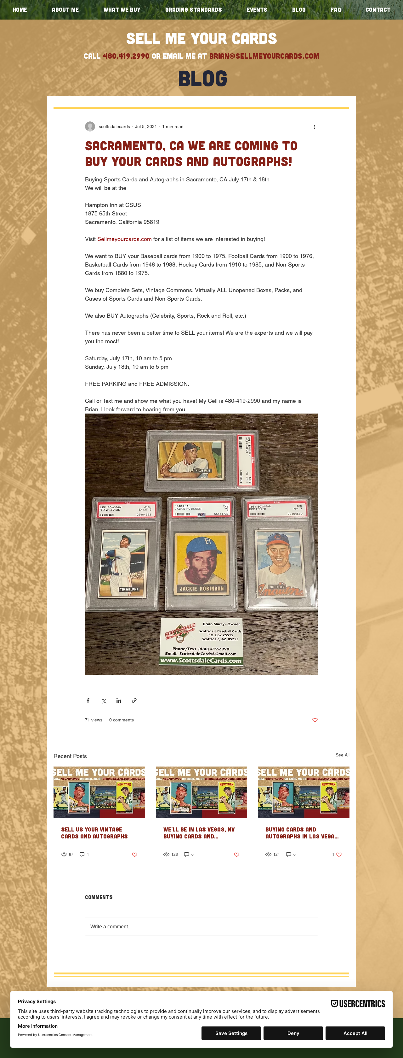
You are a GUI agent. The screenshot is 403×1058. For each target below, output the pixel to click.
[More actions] (314, 126)
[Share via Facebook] (88, 700)
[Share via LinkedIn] (119, 700)
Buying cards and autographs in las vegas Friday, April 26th (301, 833)
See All (342, 754)
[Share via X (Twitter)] (103, 700)
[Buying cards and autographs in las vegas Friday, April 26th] (303, 792)
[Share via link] (134, 700)
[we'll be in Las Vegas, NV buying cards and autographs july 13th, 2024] (201, 792)
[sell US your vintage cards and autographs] (99, 792)
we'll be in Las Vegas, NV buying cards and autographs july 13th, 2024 (199, 833)
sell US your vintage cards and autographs (94, 833)
